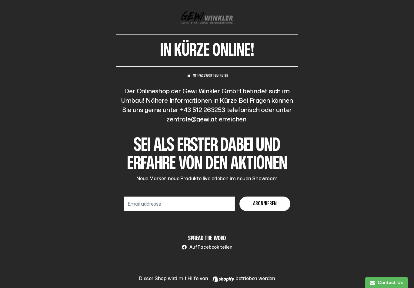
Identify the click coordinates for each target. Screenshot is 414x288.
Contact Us (389, 282)
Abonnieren (265, 203)
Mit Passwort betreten (210, 75)
